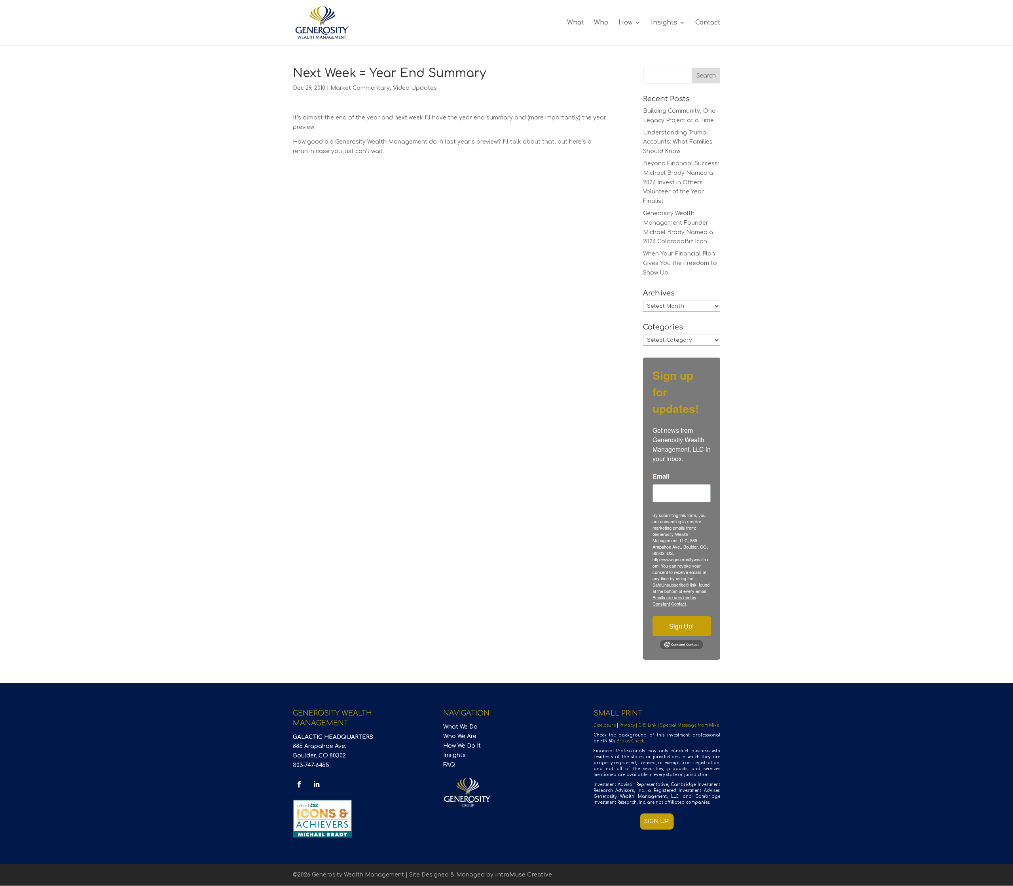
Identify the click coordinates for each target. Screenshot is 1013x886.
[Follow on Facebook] (299, 784)
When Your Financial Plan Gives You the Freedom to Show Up (680, 263)
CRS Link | (649, 725)
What (575, 23)
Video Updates (415, 88)
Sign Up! (681, 625)
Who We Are (459, 736)
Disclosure (605, 725)
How (625, 23)
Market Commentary (360, 88)
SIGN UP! (657, 821)
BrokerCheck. (631, 741)
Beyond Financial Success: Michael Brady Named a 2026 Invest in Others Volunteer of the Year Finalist (681, 182)
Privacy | (628, 725)
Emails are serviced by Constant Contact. (674, 600)
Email (661, 476)
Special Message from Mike (689, 725)
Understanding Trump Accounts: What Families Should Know (678, 142)
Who (601, 23)
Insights (664, 23)
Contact (707, 23)
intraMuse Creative (523, 875)
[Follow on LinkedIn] (316, 784)
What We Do (460, 727)
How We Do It (462, 746)
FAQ (449, 765)
